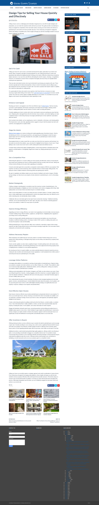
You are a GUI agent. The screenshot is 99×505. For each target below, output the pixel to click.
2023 (66, 482)
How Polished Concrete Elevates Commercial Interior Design (50, 400)
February (68, 479)
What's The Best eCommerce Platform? (75, 71)
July (67, 472)
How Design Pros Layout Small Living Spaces (16, 399)
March (68, 478)
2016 (66, 492)
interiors (11, 386)
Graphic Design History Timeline (80, 177)
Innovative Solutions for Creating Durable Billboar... (77, 469)
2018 (66, 489)
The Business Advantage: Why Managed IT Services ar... (76, 467)
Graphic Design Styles (77, 123)
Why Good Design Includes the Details (16, 414)
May (67, 475)
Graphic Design (38, 7)
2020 (66, 486)
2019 (66, 488)
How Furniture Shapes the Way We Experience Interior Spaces (33, 414)
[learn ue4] (71, 63)
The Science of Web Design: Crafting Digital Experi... (76, 464)
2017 (66, 491)
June (67, 473)
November (68, 437)
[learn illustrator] (83, 63)
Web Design (28, 7)
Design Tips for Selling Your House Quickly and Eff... (77, 447)
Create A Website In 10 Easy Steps (81, 131)
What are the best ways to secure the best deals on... (77, 460)
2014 (66, 495)
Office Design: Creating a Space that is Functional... (77, 455)
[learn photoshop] (83, 53)
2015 (66, 494)
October (68, 438)
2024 (66, 434)
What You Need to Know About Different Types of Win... (77, 445)
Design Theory (19, 7)
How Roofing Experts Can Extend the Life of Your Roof (77, 453)
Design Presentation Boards (79, 140)
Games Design (47, 7)
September (69, 440)
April (67, 476)
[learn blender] (71, 53)
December (68, 435)
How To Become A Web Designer (80, 114)
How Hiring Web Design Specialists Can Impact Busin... (76, 457)
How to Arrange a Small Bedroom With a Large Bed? (77, 462)
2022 (66, 483)
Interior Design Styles (77, 105)
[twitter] (87, 3)
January (68, 481)
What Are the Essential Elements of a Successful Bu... (77, 442)
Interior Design (65, 7)
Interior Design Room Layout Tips (81, 149)
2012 (66, 498)
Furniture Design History (78, 96)
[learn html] (71, 43)
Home (11, 7)
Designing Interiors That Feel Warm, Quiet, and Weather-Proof (33, 400)
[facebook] (85, 3)
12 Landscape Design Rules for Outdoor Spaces (50, 414)
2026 (66, 431)
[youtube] (89, 3)
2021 (66, 485)
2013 (66, 497)
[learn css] (83, 43)
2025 (66, 432)
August (68, 470)
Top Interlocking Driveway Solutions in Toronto (77, 451)
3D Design (55, 7)
